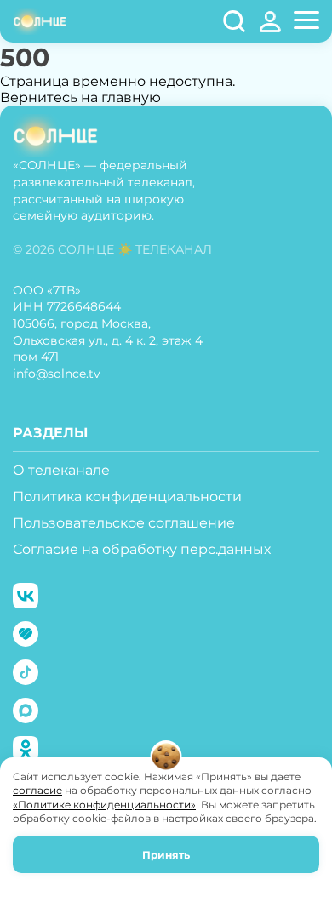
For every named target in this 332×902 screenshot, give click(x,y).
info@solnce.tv (56, 373)
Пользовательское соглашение (124, 523)
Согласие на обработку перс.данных (142, 549)
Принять (166, 854)
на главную (121, 97)
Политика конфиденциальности (127, 496)
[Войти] (270, 21)
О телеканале (61, 470)
